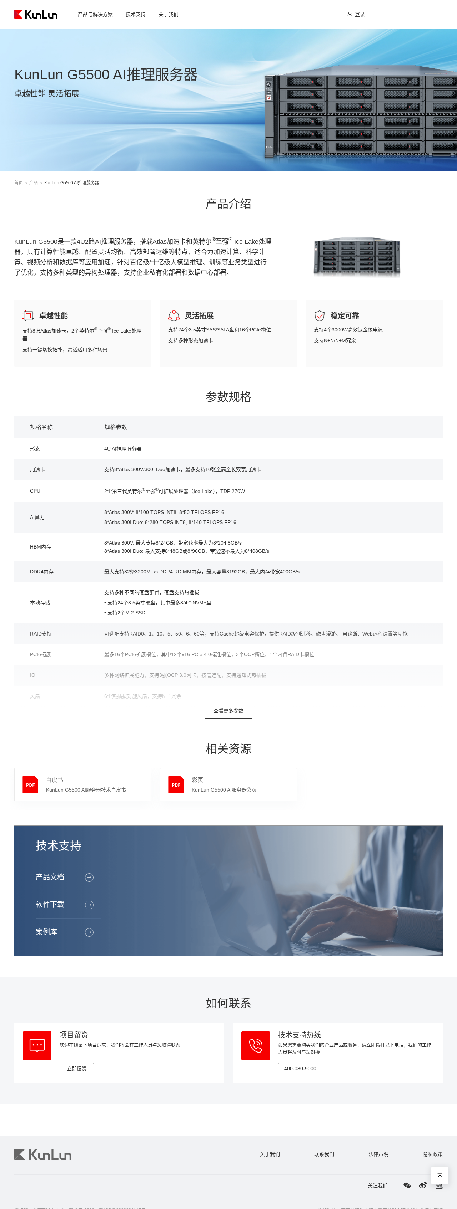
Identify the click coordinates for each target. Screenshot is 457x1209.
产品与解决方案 (95, 14)
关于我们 (169, 14)
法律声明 (378, 1154)
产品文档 (50, 877)
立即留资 (77, 1068)
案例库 (46, 932)
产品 (33, 182)
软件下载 (50, 905)
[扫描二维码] (407, 1185)
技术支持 (136, 14)
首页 (18, 182)
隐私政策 (433, 1154)
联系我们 (324, 1154)
